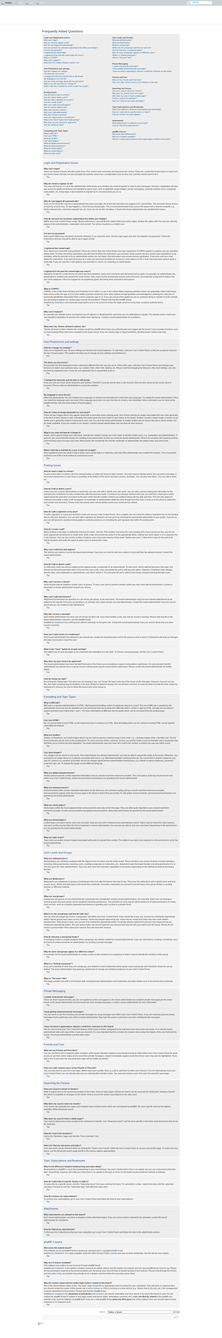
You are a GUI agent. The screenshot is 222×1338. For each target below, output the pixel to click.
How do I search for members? (124, 98)
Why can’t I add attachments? (55, 112)
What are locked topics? (53, 151)
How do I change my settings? (56, 71)
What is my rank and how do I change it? (60, 84)
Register (8, 3)
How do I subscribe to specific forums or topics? (131, 112)
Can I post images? (51, 141)
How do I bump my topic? (54, 125)
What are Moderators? (121, 43)
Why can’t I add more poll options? (57, 105)
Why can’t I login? (51, 40)
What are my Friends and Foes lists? (126, 80)
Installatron (59, 302)
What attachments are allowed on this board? (130, 123)
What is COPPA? (50, 58)
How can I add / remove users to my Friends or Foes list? (135, 82)
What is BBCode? (51, 133)
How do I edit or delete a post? (56, 97)
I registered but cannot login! (55, 53)
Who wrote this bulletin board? (124, 134)
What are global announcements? (57, 143)
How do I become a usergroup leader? (127, 50)
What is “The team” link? (121, 58)
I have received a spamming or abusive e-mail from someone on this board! (142, 71)
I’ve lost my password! (53, 50)
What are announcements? (54, 146)
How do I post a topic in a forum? (57, 95)
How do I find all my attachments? (125, 125)
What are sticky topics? (53, 148)
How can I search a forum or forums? (127, 91)
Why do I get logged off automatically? (59, 45)
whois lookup (93, 1288)
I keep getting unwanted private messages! (129, 69)
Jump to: (102, 1312)
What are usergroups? (121, 45)
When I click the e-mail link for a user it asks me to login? (66, 86)
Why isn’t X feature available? (123, 137)
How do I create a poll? (53, 102)
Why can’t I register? (52, 60)
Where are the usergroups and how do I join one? (131, 48)
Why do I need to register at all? (56, 43)
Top (48, 177)
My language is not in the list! (55, 79)
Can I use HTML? (51, 136)
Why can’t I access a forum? (55, 110)
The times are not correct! (54, 74)
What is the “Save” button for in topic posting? (62, 120)
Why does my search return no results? (128, 93)
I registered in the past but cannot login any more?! (64, 55)
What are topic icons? (52, 153)
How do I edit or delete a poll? (55, 107)
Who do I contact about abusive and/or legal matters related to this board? (141, 139)
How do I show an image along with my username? (64, 81)
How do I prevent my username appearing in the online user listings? (71, 48)
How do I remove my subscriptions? (126, 114)
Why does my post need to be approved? (60, 122)
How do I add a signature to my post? (58, 100)
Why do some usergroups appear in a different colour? (133, 53)
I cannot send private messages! (125, 66)
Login (20, 3)
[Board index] (134, 15)
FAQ (31, 3)
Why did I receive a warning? (55, 115)
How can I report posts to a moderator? (59, 117)
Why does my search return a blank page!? (129, 96)
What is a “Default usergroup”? (124, 55)
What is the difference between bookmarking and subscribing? (136, 109)
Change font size (175, 1317)
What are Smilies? (51, 138)
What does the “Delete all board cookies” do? (61, 63)
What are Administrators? (122, 40)
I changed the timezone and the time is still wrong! (63, 76)
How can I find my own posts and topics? (128, 101)
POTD (42, 3)
